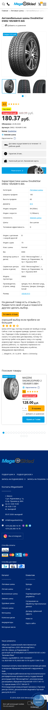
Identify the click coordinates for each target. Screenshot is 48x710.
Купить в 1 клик (33, 419)
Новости (29, 618)
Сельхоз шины (8, 608)
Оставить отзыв (10, 314)
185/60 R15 (25, 293)
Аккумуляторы (7, 622)
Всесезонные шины (10, 594)
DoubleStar (12, 131)
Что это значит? (8, 706)
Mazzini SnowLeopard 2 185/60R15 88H (32, 380)
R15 (31, 204)
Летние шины (7, 589)
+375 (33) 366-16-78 (12, 526)
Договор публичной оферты (34, 612)
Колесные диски (8, 617)
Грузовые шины (8, 603)
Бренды (29, 584)
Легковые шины (36, 190)
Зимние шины (35, 218)
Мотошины (6, 613)
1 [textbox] (22, 408)
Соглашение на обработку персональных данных (36, 604)
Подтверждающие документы (33, 595)
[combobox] (24, 408)
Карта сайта (31, 623)
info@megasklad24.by (13, 520)
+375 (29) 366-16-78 (12, 528)
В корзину (36, 408)
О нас (28, 589)
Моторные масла (8, 627)
